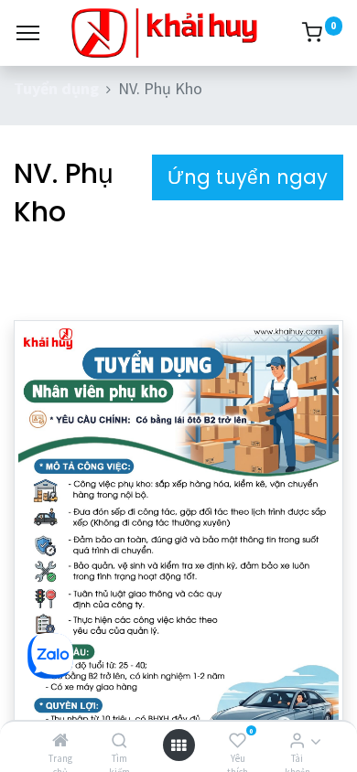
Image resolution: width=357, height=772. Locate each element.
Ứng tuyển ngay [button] (248, 177)
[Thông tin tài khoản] (297, 740)
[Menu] (28, 32)
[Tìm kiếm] (119, 740)
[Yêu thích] (237, 740)
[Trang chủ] (60, 740)
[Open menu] (178, 745)
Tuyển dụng (56, 88)
